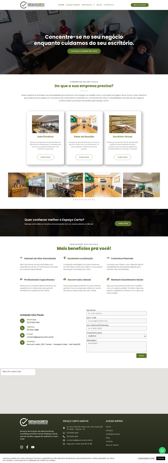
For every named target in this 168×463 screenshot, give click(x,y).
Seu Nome (91, 310)
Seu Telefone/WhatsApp (98, 325)
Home (61, 5)
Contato (109, 5)
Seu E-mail (91, 318)
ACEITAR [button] (161, 458)
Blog (99, 5)
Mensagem (92, 340)
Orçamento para (94, 333)
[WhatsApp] (22, 321)
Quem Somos (73, 5)
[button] (10, 185)
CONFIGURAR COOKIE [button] (146, 458)
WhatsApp (31, 319)
